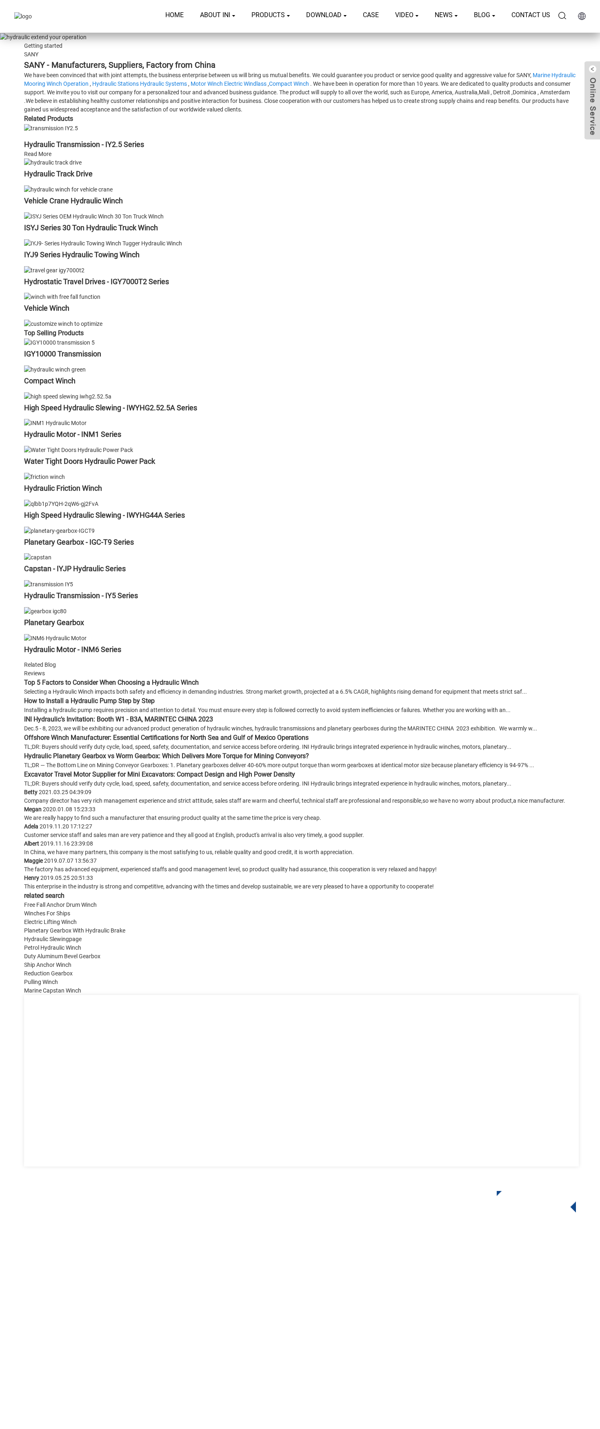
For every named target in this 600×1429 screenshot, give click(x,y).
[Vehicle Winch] (62, 297)
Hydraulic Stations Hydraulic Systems (139, 83)
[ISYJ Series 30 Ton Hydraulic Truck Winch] (94, 216)
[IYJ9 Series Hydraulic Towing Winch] (103, 243)
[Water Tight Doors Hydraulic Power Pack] (78, 449)
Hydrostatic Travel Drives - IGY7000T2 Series (96, 281)
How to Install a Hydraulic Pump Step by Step (89, 701)
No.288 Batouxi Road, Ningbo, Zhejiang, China (502, 1310)
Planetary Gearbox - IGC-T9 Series (79, 542)
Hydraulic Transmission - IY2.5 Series (84, 144)
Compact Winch (289, 83)
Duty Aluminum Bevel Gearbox (62, 956)
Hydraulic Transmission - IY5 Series (81, 595)
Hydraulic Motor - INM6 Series (72, 649)
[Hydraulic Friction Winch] (44, 476)
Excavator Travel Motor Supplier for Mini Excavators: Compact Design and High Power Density (159, 774)
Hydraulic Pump (238, 1328)
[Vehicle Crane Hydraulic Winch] (68, 189)
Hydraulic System (240, 1340)
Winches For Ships (47, 913)
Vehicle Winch (46, 308)
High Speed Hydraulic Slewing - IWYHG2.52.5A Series (110, 407)
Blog (482, 15)
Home (174, 15)
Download (324, 15)
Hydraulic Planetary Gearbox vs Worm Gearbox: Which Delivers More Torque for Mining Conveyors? (166, 756)
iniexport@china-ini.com (474, 1294)
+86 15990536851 (471, 1344)
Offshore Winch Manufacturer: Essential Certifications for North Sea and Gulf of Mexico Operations (166, 737)
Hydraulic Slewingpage (53, 939)
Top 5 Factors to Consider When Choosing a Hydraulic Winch (111, 682)
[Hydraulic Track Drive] (53, 162)
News (444, 15)
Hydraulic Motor (238, 1316)
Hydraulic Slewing (241, 1291)
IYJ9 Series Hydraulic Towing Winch (82, 254)
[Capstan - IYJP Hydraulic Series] (37, 557)
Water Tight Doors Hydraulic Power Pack (89, 461)
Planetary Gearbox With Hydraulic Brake (74, 930)
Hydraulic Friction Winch (63, 488)
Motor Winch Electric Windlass (229, 83)
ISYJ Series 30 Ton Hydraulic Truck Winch (91, 227)
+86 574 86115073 (463, 1327)
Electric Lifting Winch (50, 922)
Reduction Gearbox (48, 973)
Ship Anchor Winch (47, 965)
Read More (37, 154)
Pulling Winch (41, 982)
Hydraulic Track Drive (58, 173)
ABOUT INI (215, 15)
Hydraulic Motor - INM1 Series (72, 434)
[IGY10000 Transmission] (59, 342)
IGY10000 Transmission (62, 353)
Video (404, 15)
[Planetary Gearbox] (45, 611)
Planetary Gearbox (54, 622)
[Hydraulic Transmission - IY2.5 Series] (51, 128)
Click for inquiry (530, 1199)
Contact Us (530, 15)
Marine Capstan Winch (52, 990)
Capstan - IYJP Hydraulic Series (75, 568)
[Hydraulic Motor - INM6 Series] (55, 637)
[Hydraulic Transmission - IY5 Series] (48, 584)
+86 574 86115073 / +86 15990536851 (496, 1277)
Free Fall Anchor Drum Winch (60, 904)
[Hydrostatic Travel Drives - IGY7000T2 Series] (54, 270)
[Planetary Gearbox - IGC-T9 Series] (59, 530)
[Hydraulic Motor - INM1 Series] (55, 423)
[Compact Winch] (55, 369)
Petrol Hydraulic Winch (52, 947)
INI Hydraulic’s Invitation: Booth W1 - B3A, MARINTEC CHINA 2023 (118, 719)
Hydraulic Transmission (249, 1303)
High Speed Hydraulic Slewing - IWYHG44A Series (104, 515)
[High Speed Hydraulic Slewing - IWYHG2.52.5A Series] (67, 396)
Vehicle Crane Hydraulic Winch (73, 200)
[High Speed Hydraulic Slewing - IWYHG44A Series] (61, 503)
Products (268, 15)
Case (371, 15)
